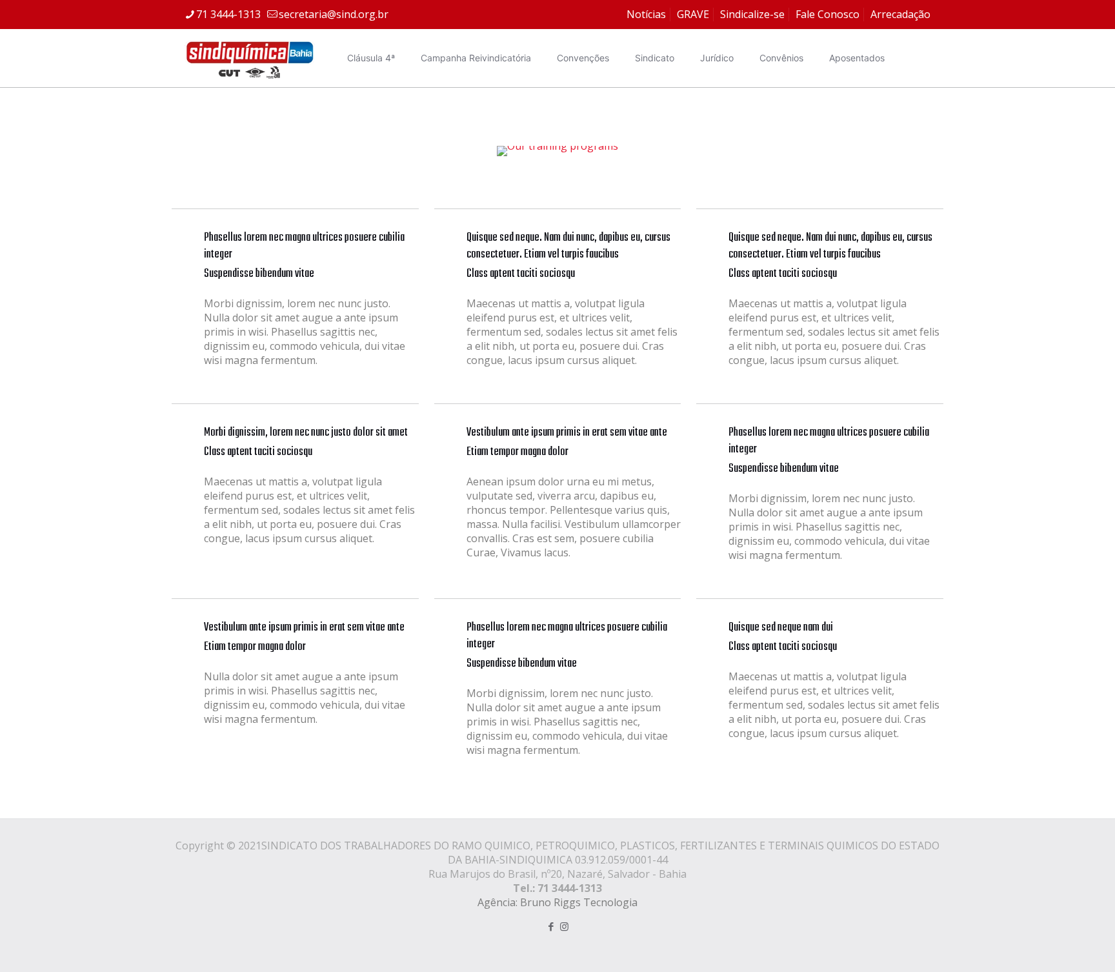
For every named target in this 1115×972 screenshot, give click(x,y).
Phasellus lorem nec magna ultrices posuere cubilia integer (304, 246)
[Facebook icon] (551, 926)
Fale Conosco (827, 14)
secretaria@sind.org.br (333, 14)
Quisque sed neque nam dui (780, 627)
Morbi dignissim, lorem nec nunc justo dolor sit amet (306, 432)
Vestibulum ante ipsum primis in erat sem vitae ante (567, 432)
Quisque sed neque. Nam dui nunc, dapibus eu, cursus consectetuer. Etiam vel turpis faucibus (568, 246)
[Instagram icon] (564, 926)
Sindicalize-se (752, 14)
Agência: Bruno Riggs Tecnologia (557, 902)
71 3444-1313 (228, 14)
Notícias (646, 14)
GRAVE (693, 14)
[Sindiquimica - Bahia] (250, 58)
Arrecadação (900, 14)
